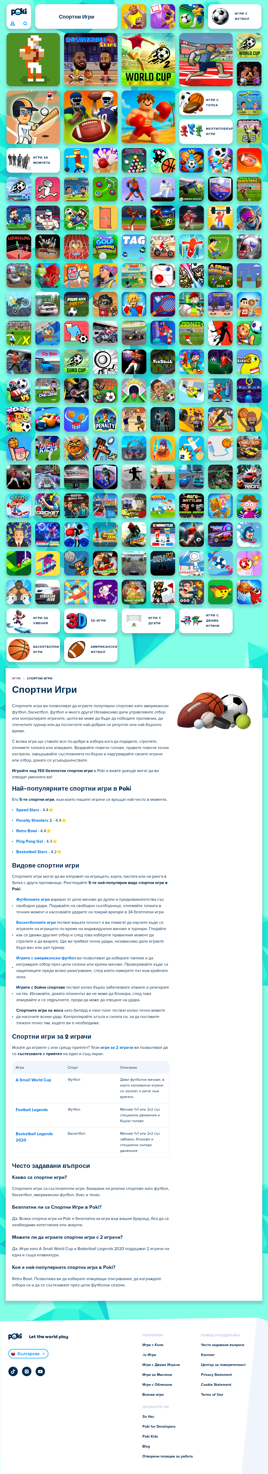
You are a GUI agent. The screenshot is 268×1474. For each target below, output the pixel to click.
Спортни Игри (39, 678)
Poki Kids (150, 1436)
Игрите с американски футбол (46, 958)
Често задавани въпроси (222, 1345)
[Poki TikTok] (13, 1371)
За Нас (148, 1417)
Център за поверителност (223, 1365)
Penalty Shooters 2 (34, 820)
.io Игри (149, 1355)
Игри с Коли (152, 1345)
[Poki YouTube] (40, 1371)
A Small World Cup (33, 1080)
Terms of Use (212, 1395)
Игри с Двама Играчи (161, 1365)
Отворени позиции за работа (167, 1456)
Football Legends (32, 1110)
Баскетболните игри (36, 922)
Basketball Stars (31, 852)
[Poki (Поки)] (19, 11)
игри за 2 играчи (116, 1047)
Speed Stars (27, 810)
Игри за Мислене (157, 1375)
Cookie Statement (216, 1385)
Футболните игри (33, 899)
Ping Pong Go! (29, 841)
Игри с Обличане (157, 1385)
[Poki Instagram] (26, 1371)
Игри (16, 678)
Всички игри (153, 1395)
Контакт (208, 1355)
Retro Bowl (26, 831)
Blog (146, 1446)
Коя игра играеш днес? (25, 24)
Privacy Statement (216, 1375)
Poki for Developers (159, 1426)
